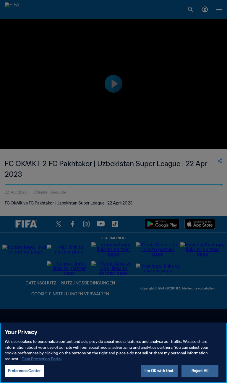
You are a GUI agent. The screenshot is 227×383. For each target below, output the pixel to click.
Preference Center (24, 370)
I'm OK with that (159, 370)
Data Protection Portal (41, 358)
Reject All (200, 370)
